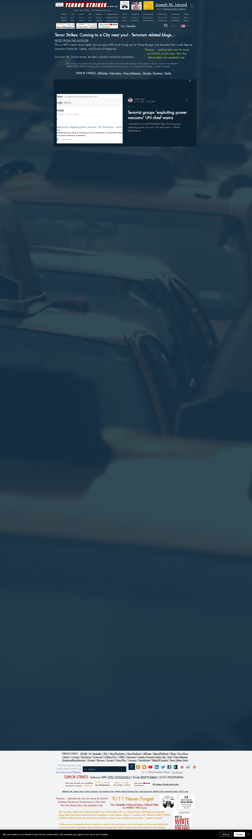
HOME (83, 753)
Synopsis (132, 760)
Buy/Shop (183, 753)
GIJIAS (122, 757)
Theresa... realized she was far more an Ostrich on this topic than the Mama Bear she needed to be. (167, 53)
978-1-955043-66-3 (119, 777)
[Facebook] (169, 767)
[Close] (248, 834)
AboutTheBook (134, 753)
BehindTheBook (160, 753)
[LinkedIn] (157, 767)
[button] (124, 17)
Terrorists (131, 106)
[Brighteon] (150, 767)
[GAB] (175, 767)
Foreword (97, 757)
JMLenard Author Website (174, 8)
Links (170, 757)
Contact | (75, 757)
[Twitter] (163, 767)
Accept (239, 834)
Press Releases (132, 73)
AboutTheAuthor (117, 753)
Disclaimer (86, 757)
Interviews (131, 757)
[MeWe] (188, 767)
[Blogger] (144, 767)
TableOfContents (160, 760)
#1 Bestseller (95, 753)
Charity (65, 757)
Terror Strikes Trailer (179, 760)
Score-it (110, 760)
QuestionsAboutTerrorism (73, 760)
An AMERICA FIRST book (135, 806)
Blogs (173, 753)
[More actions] (188, 100)
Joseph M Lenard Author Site (151, 757)
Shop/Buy (121, 760)
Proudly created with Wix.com (68, 768)
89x (105, 753)
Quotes (146, 73)
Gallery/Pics (110, 757)
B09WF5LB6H (149, 777)
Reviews (158, 73)
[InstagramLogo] (182, 767)
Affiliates (102, 73)
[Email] (138, 767)
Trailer (167, 73)
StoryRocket (144, 760)
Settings (226, 834)
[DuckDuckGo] (194, 767)
